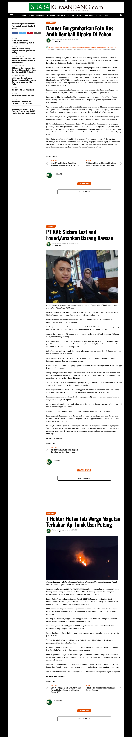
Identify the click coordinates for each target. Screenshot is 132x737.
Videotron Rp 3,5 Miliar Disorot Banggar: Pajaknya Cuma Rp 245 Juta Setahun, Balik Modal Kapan (23, 111)
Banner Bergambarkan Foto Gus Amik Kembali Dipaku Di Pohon (23, 26)
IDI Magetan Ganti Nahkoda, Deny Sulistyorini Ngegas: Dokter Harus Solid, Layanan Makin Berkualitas (24, 70)
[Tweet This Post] (22, 33)
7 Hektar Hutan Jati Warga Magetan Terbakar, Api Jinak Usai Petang (23, 51)
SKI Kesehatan (61, 15)
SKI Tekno (79, 15)
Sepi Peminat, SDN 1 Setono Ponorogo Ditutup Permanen (22, 102)
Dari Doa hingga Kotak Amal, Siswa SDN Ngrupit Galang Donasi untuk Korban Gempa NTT (24, 60)
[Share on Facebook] (15, 33)
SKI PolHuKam (51, 15)
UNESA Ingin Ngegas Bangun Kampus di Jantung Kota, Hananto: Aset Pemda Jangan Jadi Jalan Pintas (24, 81)
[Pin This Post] (30, 33)
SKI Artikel (108, 15)
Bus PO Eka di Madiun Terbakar (23, 96)
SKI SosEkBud (40, 15)
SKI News (31, 15)
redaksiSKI (57, 41)
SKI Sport (71, 15)
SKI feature (98, 15)
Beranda (23, 15)
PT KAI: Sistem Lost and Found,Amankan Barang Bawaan (23, 42)
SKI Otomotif (89, 15)
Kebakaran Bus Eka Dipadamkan (23, 90)
